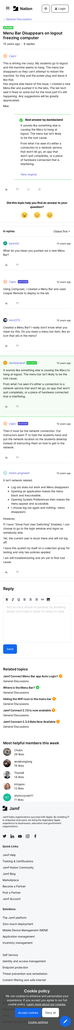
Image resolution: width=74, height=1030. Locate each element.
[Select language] (46, 9)
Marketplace (11, 880)
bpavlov (14, 243)
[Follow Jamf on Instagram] (28, 836)
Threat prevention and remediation (25, 973)
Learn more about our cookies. (46, 1004)
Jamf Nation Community (18, 867)
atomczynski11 (23, 795)
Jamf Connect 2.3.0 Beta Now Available (29, 721)
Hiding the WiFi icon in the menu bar (27, 699)
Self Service (10, 955)
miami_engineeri (19, 473)
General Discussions (19, 19)
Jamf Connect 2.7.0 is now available (27, 710)
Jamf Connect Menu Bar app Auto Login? (30, 676)
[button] (7, 9)
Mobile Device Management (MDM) (25, 930)
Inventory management (18, 942)
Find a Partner (12, 892)
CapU (12, 56)
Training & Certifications (18, 861)
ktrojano (19, 784)
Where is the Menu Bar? (19, 687)
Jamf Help (9, 855)
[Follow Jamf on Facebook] (35, 836)
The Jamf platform (14, 917)
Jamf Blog (9, 873)
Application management (19, 936)
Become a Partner (14, 886)
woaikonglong (23, 761)
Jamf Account (12, 898)
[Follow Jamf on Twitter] (5, 836)
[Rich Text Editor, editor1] (37, 623)
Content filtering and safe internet (24, 980)
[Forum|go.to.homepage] (21, 8)
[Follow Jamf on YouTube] (20, 836)
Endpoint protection (15, 967)
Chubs (18, 750)
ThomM (19, 772)
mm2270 (14, 320)
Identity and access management (24, 961)
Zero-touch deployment (18, 924)
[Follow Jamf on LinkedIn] (12, 836)
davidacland (17, 362)
